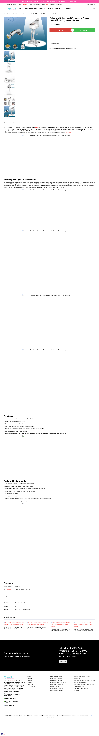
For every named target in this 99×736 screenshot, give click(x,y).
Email (62, 30)
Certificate (42, 9)
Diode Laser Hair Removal (56, 676)
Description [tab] (7, 123)
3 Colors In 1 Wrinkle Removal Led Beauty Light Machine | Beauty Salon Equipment (84, 629)
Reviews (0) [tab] (17, 123)
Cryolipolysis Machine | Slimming (58, 682)
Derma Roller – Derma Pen (56, 684)
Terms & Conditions (31, 686)
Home (21, 9)
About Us (50, 9)
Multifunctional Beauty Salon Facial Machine (16, 13)
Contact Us (58, 9)
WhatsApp (84, 30)
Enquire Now (63, 661)
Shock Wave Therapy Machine (81, 688)
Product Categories (31, 9)
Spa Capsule (76, 690)
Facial (36, 127)
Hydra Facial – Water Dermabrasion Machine (84, 680)
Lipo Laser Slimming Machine (80, 682)
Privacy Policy (30, 684)
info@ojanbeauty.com (91, 4)
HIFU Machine (77, 678)
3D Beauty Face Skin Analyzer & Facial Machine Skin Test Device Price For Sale (13, 628)
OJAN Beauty (12, 680)
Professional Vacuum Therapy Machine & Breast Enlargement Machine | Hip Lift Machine (60, 630)
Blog (74, 9)
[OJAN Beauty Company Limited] (12, 9)
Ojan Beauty (68, 132)
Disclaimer (29, 682)
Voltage (9, 589)
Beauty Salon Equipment (56, 678)
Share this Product (55, 43)
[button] (10, 4)
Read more (24, 627)
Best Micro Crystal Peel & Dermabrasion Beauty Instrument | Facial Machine (36, 628)
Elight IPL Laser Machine (56, 686)
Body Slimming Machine (56, 680)
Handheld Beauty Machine (56, 690)
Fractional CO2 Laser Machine (57, 688)
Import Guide (67, 9)
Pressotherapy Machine (79, 686)
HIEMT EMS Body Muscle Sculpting (82, 676)
